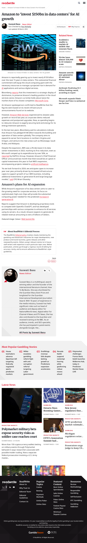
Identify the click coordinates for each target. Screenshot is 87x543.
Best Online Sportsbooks (58, 488)
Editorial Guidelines (23, 496)
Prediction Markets (9, 425)
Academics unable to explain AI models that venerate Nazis (65, 44)
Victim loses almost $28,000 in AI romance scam (66, 60)
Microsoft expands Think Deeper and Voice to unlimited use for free (72, 101)
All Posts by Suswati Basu (32, 332)
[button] (79, 3)
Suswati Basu (27, 270)
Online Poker (41, 500)
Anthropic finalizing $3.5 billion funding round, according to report (70, 90)
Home (4, 8)
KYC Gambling (76, 500)
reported (5, 156)
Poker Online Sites (58, 500)
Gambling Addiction (74, 505)
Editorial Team (25, 491)
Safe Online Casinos (58, 494)
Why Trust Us (24, 488)
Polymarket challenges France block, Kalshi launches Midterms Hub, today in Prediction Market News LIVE (79, 361)
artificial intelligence (39, 164)
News (53, 261)
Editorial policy (21, 235)
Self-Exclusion (75, 496)
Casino (39, 487)
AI (2, 88)
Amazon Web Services (19, 115)
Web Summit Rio (28, 219)
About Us (23, 484)
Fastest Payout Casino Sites (59, 507)
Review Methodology (75, 485)
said (11, 179)
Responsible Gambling (75, 491)
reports (15, 92)
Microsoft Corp (41, 100)
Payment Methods (40, 495)
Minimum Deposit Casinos (59, 513)
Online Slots (41, 504)
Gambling (47, 405)
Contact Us (23, 501)
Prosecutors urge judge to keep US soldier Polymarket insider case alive (75, 449)
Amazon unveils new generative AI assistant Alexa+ (66, 76)
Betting (39, 491)
